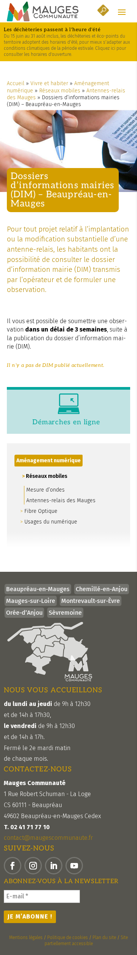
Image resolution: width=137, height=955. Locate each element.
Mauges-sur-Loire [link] (30, 600)
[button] (122, 12)
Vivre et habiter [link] (49, 83)
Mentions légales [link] (26, 937)
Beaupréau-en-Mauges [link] (38, 589)
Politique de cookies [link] (67, 937)
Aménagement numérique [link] (48, 460)
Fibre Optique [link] (40, 511)
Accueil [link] (15, 83)
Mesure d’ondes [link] (45, 490)
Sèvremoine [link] (65, 612)
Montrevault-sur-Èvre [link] (90, 600)
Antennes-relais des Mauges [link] (61, 500)
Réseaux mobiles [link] (59, 90)
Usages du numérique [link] (50, 522)
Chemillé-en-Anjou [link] (101, 589)
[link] (42, 11)
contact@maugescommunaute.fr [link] (48, 837)
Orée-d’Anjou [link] (24, 612)
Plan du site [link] (104, 937)
